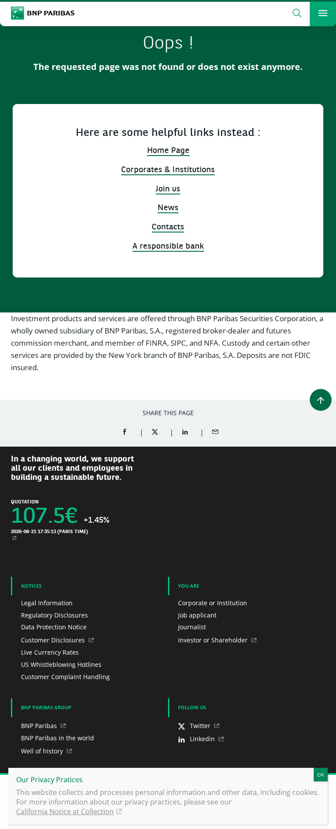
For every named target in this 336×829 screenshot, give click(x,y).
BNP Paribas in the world (57, 738)
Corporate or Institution (212, 603)
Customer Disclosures (54, 640)
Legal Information (47, 603)
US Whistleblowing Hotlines (61, 664)
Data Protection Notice (54, 627)
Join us (168, 189)
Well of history (43, 751)
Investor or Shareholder (213, 640)
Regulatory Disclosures (54, 615)
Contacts (168, 227)
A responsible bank (168, 247)
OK (320, 774)
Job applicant (197, 615)
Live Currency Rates (50, 652)
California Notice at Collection (65, 811)
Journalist (192, 627)
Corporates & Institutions (168, 170)
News (168, 208)
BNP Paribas (40, 725)
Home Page (168, 151)
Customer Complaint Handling (65, 677)
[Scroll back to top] (321, 400)
